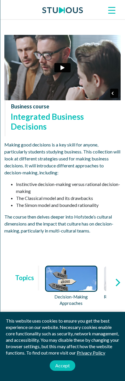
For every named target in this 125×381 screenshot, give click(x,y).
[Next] (117, 282)
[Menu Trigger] (112, 10)
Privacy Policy (91, 352)
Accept (62, 365)
